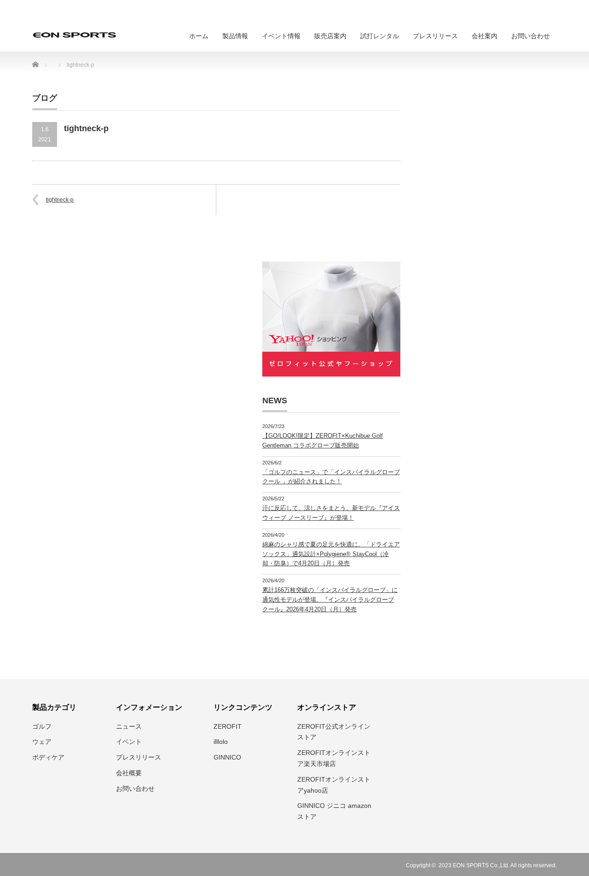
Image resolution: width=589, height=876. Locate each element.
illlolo (221, 741)
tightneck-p (60, 200)
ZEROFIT (228, 726)
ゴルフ (42, 726)
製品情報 (235, 36)
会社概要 (129, 773)
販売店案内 (330, 36)
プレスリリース (435, 36)
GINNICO (227, 757)
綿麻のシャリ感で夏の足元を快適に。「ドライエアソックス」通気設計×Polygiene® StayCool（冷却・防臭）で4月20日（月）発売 (331, 554)
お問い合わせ (530, 36)
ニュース (129, 726)
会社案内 (484, 36)
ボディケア (48, 757)
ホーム (198, 36)
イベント (129, 741)
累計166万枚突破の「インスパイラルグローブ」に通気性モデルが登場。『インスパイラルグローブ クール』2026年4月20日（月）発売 (330, 599)
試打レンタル (379, 36)
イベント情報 (281, 36)
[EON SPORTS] (74, 35)
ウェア (42, 741)
